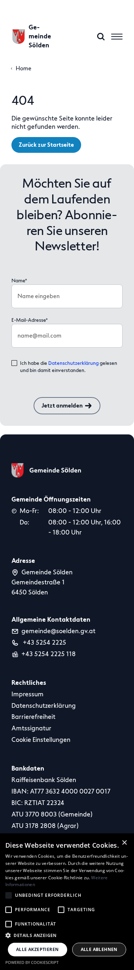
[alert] (67, 901)
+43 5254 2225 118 (48, 654)
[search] (101, 36)
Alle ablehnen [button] (99, 949)
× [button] (124, 842)
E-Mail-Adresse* (29, 320)
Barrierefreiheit (33, 717)
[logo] (46, 470)
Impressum (27, 694)
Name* (19, 281)
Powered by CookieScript (32, 962)
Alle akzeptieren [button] (37, 949)
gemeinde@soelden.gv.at (58, 631)
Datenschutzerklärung (73, 363)
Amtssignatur (31, 728)
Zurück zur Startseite (46, 145)
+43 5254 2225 (43, 642)
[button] (67, 935)
